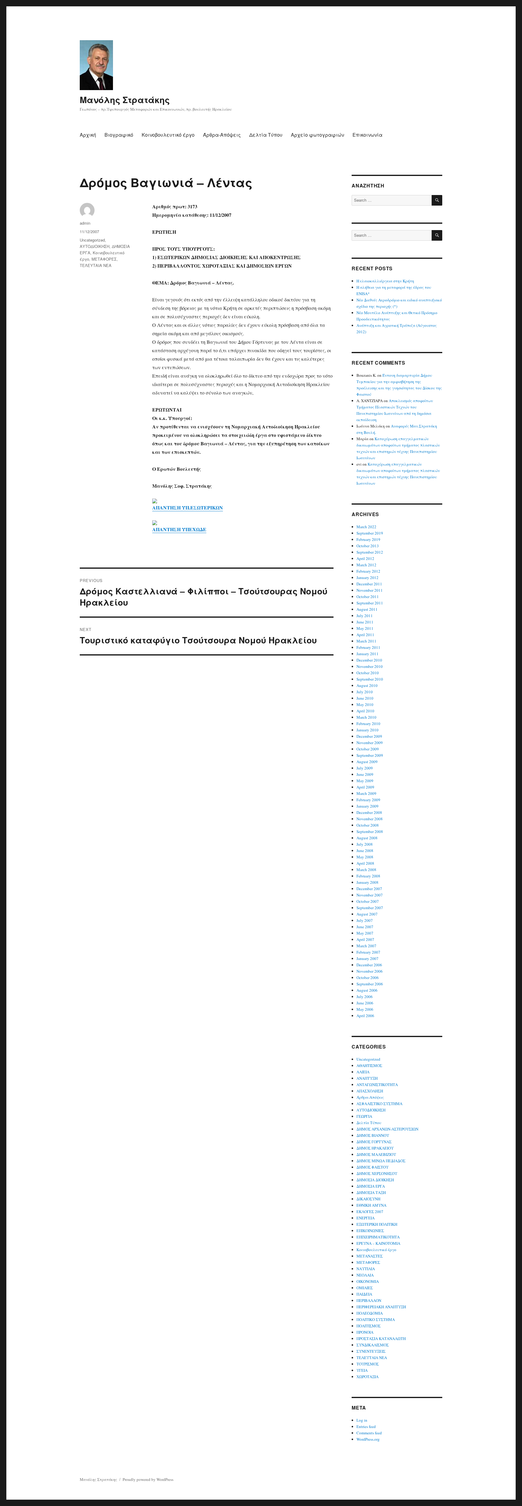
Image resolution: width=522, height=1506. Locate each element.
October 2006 (367, 977)
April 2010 (365, 711)
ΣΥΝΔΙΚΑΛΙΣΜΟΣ (372, 1345)
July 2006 (364, 996)
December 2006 (369, 965)
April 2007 (365, 939)
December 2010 (369, 660)
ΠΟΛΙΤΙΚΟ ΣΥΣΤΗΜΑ (375, 1319)
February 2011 (368, 647)
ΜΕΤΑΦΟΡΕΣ (104, 259)
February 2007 (368, 952)
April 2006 (365, 1015)
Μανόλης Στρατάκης (125, 99)
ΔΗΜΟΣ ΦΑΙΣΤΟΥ (372, 1167)
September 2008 (369, 831)
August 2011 (367, 609)
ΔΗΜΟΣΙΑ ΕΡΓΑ (370, 1186)
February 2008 (368, 876)
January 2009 (367, 806)
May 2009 (364, 780)
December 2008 (369, 812)
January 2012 (367, 577)
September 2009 (369, 755)
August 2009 (367, 761)
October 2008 (367, 825)
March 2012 (366, 565)
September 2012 (369, 552)
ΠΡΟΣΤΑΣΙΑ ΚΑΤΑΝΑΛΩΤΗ (381, 1338)
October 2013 (367, 545)
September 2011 (369, 603)
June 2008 (364, 850)
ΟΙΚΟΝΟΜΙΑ (367, 1281)
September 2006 (369, 984)
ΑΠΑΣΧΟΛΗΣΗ (369, 1091)
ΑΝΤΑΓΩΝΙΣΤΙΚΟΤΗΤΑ (377, 1084)
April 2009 (365, 787)
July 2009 (364, 768)
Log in (361, 1420)
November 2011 (369, 590)
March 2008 (366, 869)
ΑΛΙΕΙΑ (362, 1072)
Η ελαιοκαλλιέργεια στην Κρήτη (385, 281)
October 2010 (367, 672)
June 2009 (364, 774)
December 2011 (369, 584)
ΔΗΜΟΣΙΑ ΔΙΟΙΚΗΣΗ (375, 1179)
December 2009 (369, 736)
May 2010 (364, 704)
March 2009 (366, 793)
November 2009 (369, 742)
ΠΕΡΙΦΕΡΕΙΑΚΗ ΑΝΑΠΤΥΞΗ (381, 1306)
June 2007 (364, 926)
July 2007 (364, 920)
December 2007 (369, 888)
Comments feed (369, 1433)
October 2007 (367, 901)
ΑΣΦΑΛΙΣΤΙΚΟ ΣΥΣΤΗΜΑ (379, 1103)
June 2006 (364, 1003)
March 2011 (366, 641)
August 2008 (367, 838)
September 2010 (369, 679)
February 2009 (368, 799)
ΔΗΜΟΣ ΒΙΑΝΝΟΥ (372, 1135)
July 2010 (364, 691)
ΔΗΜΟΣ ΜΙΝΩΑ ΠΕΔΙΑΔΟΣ (380, 1160)
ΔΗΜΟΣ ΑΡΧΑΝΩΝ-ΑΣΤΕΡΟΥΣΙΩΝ (387, 1129)
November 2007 (369, 895)
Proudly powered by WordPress (148, 1479)
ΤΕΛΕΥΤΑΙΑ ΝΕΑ (95, 265)
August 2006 (367, 990)
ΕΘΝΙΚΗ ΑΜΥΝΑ (371, 1205)
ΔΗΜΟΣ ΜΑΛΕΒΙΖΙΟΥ (376, 1154)
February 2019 (368, 539)
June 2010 (364, 698)
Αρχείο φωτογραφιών (317, 134)
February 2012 (368, 571)
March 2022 (366, 526)
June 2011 (364, 622)
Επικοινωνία (367, 134)
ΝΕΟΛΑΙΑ (365, 1275)
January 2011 (367, 653)
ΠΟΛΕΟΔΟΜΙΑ (369, 1313)
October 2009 (367, 749)
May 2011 (364, 628)
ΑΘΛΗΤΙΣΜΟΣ (369, 1065)
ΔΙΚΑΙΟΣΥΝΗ (368, 1199)
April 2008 (365, 863)
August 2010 (367, 685)
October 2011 (367, 596)
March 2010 (366, 717)
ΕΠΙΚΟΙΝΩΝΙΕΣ (370, 1230)
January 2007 (367, 958)
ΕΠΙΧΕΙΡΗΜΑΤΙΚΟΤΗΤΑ (378, 1237)
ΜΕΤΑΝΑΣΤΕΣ (369, 1256)
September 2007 (369, 907)
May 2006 (364, 1009)
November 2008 (369, 818)
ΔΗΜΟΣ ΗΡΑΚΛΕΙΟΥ (375, 1148)
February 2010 (368, 723)
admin (85, 223)
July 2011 (364, 615)
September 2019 (369, 533)
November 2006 (369, 971)
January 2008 (367, 882)
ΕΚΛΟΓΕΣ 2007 (369, 1211)
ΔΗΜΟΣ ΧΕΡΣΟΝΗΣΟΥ (376, 1173)
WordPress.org (368, 1439)
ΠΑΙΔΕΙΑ (364, 1294)
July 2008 (364, 844)
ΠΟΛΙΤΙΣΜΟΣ (368, 1326)
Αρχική (88, 134)
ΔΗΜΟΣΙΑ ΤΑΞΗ (371, 1192)
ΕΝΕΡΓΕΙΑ (365, 1218)
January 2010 (367, 730)
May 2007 (364, 933)
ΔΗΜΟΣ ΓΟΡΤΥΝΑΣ (374, 1141)
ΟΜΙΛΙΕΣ (364, 1287)
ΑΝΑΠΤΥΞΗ (367, 1078)
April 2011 (365, 634)
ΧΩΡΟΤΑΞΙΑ (367, 1376)
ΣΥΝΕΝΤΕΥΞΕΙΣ (370, 1351)
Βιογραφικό (119, 134)
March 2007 (366, 945)
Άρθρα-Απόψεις (222, 134)
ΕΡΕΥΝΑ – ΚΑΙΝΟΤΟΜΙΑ (378, 1243)
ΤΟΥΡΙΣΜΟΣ (367, 1364)
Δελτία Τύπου (265, 134)
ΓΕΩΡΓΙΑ (364, 1116)
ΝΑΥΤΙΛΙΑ (365, 1268)
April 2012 (365, 558)
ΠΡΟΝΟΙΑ (364, 1332)
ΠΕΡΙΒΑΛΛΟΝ (368, 1300)
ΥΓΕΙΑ (362, 1370)
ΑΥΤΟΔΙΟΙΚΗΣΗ (94, 246)
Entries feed (366, 1426)
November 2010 (369, 666)
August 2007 (367, 914)
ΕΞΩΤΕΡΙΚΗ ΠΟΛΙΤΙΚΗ (376, 1224)
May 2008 (364, 857)
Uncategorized (92, 240)
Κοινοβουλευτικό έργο (168, 134)
